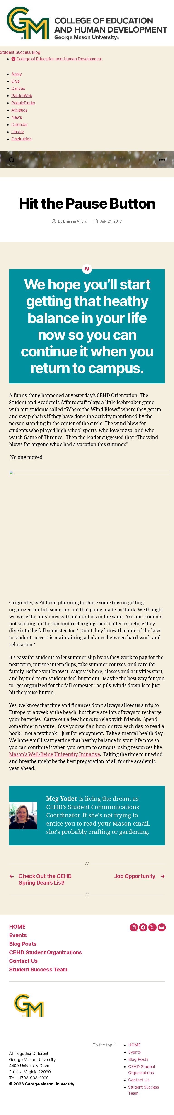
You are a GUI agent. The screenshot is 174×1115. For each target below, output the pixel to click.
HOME (17, 926)
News (16, 117)
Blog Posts (22, 943)
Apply (16, 74)
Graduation (21, 139)
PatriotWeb (21, 95)
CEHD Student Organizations (45, 952)
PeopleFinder (23, 102)
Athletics (19, 110)
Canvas (18, 88)
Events (18, 935)
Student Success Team (38, 969)
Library (17, 131)
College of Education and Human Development (58, 58)
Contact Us (23, 961)
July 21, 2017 (111, 221)
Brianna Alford (75, 221)
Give (15, 81)
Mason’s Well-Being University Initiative (54, 755)
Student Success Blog (20, 52)
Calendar (19, 124)
